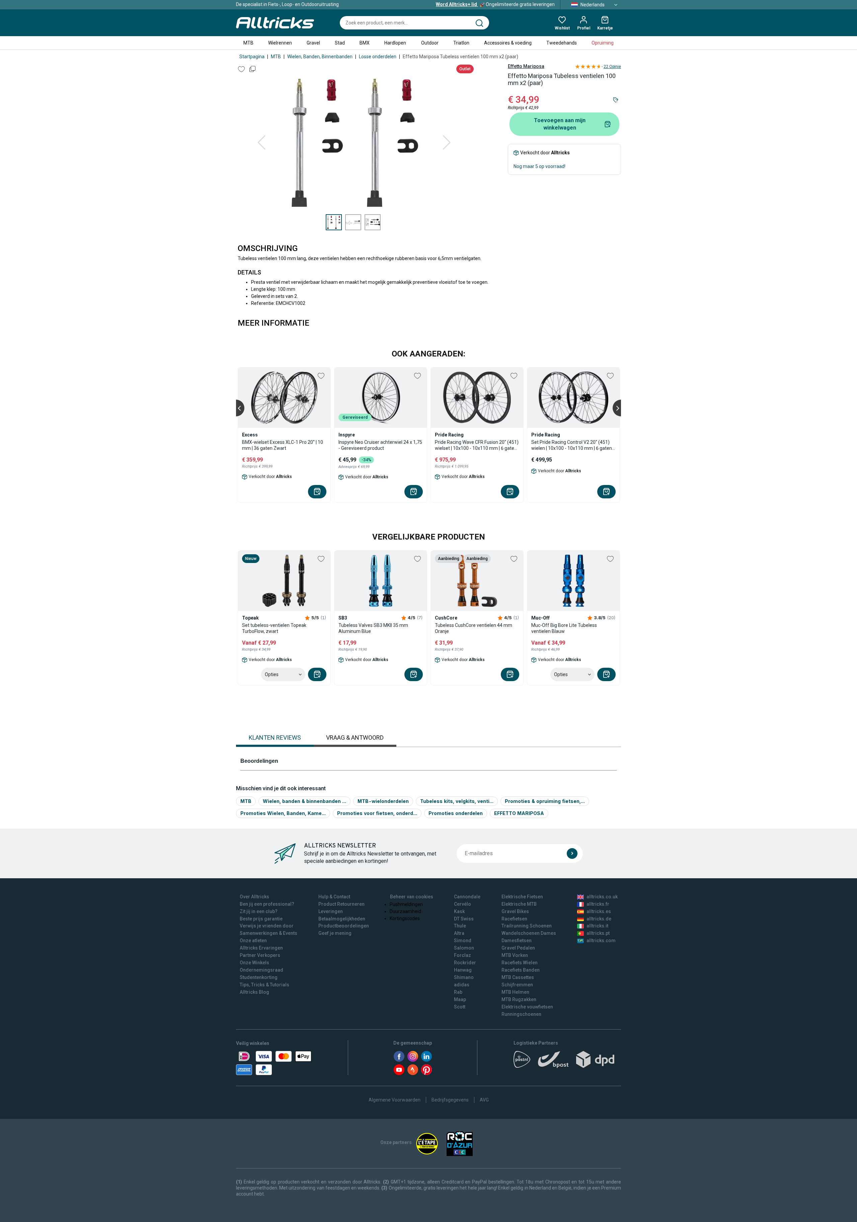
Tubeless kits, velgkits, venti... (456, 801)
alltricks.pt (598, 933)
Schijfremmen (517, 984)
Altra (459, 933)
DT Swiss (464, 918)
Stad (340, 43)
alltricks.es (599, 911)
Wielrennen (280, 43)
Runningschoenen (521, 1014)
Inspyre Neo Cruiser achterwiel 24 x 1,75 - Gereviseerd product (380, 445)
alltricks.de (599, 918)
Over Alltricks (254, 896)
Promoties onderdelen (455, 813)
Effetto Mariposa (526, 66)
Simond (462, 940)
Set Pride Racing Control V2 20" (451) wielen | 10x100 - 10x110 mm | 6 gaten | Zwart (572, 445)
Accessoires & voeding (508, 43)
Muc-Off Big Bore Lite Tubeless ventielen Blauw (564, 628)
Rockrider (465, 962)
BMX (365, 43)
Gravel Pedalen (518, 948)
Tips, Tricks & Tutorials (264, 984)
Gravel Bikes (515, 911)
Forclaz (462, 955)
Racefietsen (514, 918)
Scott (459, 1006)
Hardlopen (395, 43)
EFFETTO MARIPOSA (519, 813)
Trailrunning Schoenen (526, 925)
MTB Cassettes (517, 977)
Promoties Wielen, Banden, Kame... (283, 813)
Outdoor (430, 43)
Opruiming (603, 43)
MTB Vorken (514, 955)
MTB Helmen (515, 992)
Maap (460, 999)
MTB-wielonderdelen (383, 801)
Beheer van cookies (411, 896)
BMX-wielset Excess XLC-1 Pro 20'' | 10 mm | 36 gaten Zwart (282, 445)
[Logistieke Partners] (567, 1061)
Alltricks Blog (254, 992)
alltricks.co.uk (602, 896)
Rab (458, 992)
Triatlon (461, 43)
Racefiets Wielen (519, 962)
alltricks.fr (598, 904)
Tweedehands (561, 43)
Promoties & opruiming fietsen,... (545, 801)
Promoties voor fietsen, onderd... (377, 813)
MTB (248, 43)
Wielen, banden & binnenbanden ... (304, 801)
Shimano (464, 977)
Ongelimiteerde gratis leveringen (495, 4)
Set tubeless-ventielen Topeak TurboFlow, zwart (274, 628)
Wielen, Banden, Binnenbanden (320, 56)
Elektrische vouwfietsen (527, 1006)
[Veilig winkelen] (273, 1063)
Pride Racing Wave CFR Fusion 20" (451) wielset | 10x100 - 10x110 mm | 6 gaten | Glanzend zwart (477, 445)
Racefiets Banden (520, 970)
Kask (459, 911)
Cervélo (462, 904)
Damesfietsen (516, 940)
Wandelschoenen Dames (528, 933)
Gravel (313, 43)
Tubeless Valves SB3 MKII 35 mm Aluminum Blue (373, 628)
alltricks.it (597, 925)
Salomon (464, 948)
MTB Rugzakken (518, 999)
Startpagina (251, 56)
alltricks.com (601, 940)
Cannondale (467, 896)
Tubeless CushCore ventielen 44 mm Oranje (473, 628)
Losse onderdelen (377, 56)
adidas (461, 984)
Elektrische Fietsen (522, 896)
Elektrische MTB (519, 904)
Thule (460, 925)
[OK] (572, 853)
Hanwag (463, 970)
